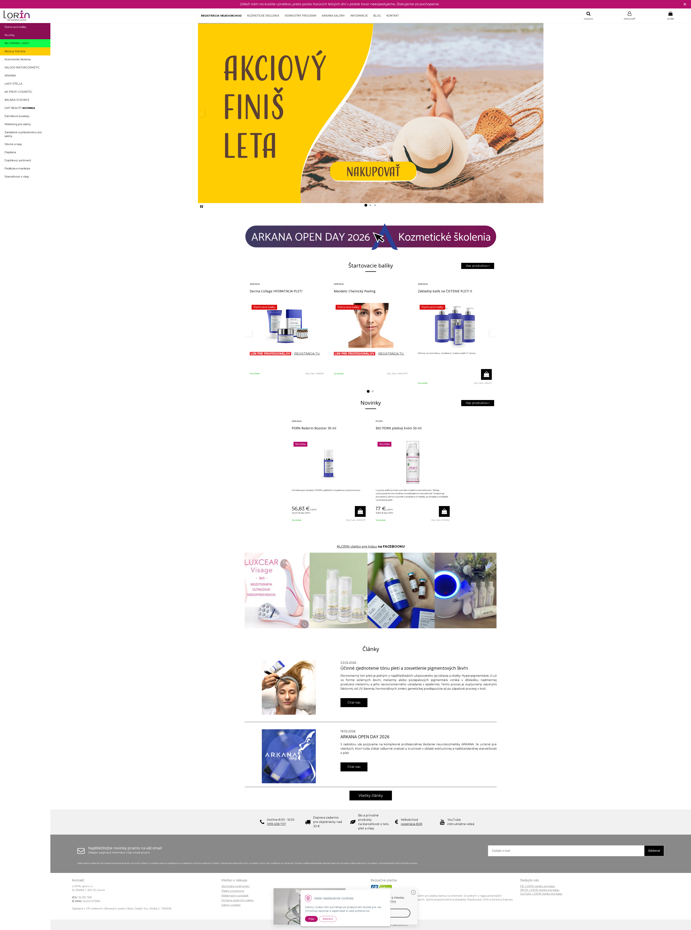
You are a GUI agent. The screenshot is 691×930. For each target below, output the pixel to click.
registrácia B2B (411, 824)
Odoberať (654, 850)
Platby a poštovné (232, 891)
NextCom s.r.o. (400, 924)
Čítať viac (354, 702)
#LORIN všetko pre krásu (357, 547)
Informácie (359, 15)
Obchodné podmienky (235, 886)
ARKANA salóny (333, 15)
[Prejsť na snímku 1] (365, 205)
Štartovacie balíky (15, 27)
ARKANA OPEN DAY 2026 (365, 737)
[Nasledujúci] (539, 113)
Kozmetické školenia (263, 15)
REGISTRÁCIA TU (307, 353)
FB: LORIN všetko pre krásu (537, 886)
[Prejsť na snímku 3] (375, 205)
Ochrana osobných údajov (237, 900)
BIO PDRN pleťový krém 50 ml (398, 428)
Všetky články (370, 795)
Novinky (9, 35)
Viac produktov (477, 266)
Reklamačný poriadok (235, 895)
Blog (377, 15)
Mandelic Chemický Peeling (355, 291)
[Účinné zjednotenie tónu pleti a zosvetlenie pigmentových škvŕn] (289, 687)
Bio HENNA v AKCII (16, 43)
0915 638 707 (276, 824)
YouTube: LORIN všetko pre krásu (541, 893)
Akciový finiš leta (14, 51)
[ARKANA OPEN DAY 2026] (289, 756)
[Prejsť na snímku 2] (370, 205)
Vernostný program (300, 15)
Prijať (311, 918)
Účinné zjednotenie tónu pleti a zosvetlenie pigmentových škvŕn (404, 668)
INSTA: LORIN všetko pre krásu (539, 890)
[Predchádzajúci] (201, 113)
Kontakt (392, 15)
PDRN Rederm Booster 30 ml (314, 428)
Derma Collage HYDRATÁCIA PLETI (276, 291)
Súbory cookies (230, 905)
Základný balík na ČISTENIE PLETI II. (445, 291)
